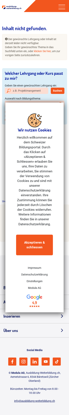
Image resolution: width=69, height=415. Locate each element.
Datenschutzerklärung (34, 274)
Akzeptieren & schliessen (34, 245)
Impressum (34, 267)
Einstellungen (35, 281)
